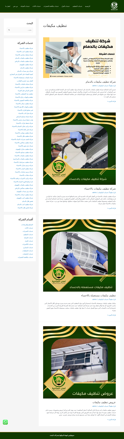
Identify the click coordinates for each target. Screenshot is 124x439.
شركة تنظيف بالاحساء (26, 48)
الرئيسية (87, 6)
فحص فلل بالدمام (27, 201)
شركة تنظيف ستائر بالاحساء (24, 103)
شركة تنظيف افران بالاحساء (24, 169)
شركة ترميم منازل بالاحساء (24, 165)
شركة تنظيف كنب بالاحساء (25, 51)
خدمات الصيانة (25, 6)
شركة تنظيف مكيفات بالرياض (24, 61)
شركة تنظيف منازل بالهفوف (24, 149)
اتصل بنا (7, 6)
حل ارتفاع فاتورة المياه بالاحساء (23, 182)
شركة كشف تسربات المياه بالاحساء (22, 139)
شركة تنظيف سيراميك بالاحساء (23, 162)
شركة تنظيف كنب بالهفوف (24, 198)
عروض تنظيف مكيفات (104, 402)
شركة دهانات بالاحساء (26, 175)
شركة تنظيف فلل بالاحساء (25, 136)
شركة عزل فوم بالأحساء (25, 146)
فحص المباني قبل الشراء (25, 90)
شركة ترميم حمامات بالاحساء (24, 172)
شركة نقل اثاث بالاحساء (25, 113)
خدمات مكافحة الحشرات (51, 6)
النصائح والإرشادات (27, 225)
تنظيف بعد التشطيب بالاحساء (24, 94)
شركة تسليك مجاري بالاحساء (24, 55)
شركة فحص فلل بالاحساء (25, 208)
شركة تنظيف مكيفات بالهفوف (23, 185)
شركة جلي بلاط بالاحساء (25, 130)
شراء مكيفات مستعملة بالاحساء (23, 77)
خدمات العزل (66, 6)
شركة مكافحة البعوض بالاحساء (23, 100)
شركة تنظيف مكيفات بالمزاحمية (23, 159)
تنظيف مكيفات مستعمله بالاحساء (98, 295)
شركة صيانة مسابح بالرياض (24, 117)
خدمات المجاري (28, 247)
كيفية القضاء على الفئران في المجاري (21, 74)
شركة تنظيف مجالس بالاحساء (24, 143)
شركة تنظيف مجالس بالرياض (24, 188)
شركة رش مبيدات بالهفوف (24, 191)
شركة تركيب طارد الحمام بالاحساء (22, 126)
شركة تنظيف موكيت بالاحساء (24, 133)
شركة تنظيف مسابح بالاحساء (24, 152)
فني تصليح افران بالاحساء (25, 110)
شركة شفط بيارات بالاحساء (24, 123)
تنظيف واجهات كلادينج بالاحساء (23, 107)
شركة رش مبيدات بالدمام (25, 71)
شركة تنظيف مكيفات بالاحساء (100, 188)
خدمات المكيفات (103, 86)
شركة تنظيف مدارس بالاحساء (24, 87)
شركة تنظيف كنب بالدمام (25, 204)
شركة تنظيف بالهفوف (26, 64)
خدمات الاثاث (36, 6)
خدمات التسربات (28, 231)
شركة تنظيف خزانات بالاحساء (24, 195)
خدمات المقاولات (27, 251)
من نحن (15, 6)
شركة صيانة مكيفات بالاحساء (24, 84)
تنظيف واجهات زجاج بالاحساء (24, 97)
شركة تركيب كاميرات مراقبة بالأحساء (21, 178)
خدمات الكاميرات (27, 244)
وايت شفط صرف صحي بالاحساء (23, 120)
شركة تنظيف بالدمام (26, 68)
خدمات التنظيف (77, 6)
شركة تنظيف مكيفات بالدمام (101, 81)
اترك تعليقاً (112, 86)
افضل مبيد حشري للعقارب (25, 81)
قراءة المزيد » (111, 101)
